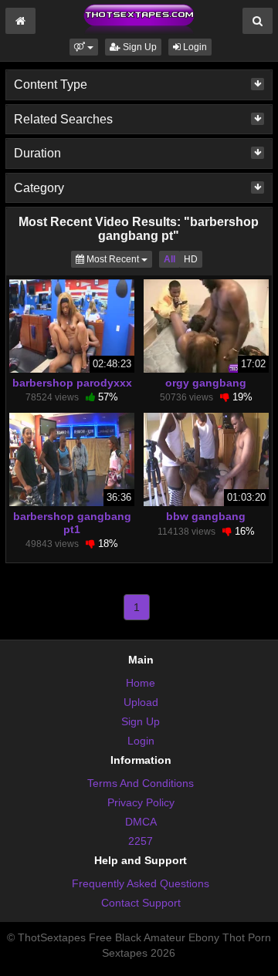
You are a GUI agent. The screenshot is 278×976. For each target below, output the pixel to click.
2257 (140, 841)
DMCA (141, 822)
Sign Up (138, 47)
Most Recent (118, 259)
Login (194, 47)
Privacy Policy (141, 802)
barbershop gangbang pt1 (72, 522)
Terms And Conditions (140, 783)
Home (140, 683)
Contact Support (141, 903)
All (169, 259)
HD (191, 259)
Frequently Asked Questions (140, 883)
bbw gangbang (206, 516)
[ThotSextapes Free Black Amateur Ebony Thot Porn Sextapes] (139, 18)
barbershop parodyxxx (72, 383)
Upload (141, 702)
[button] (84, 47)
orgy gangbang (205, 383)
